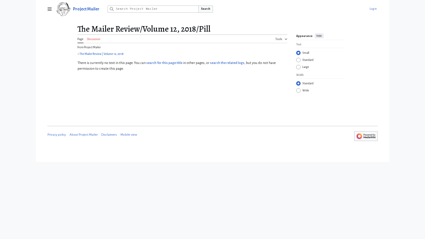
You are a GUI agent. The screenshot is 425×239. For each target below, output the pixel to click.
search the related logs (227, 63)
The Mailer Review (90, 54)
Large (305, 67)
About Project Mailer (84, 134)
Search (205, 8)
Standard (307, 60)
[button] (49, 9)
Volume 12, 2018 (114, 54)
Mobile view (128, 134)
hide (319, 35)
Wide (305, 90)
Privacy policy (56, 134)
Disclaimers (109, 134)
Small (305, 52)
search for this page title (164, 63)
